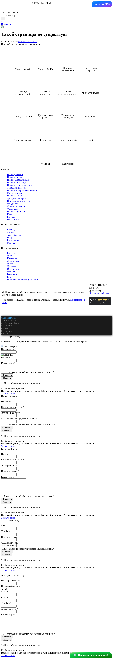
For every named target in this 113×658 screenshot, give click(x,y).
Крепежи (45, 164)
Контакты (12, 258)
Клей (90, 140)
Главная (11, 253)
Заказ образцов (14, 235)
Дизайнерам (13, 261)
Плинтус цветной (68, 140)
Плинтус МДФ (45, 69)
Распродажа (13, 240)
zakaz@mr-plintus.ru (11, 12)
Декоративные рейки (45, 116)
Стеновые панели (23, 140)
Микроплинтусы (90, 93)
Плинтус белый (23, 69)
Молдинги (90, 116)
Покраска (12, 237)
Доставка (11, 266)
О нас (10, 255)
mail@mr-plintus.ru (10, 323)
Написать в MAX (102, 4)
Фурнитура (45, 140)
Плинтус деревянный (68, 69)
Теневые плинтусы (45, 93)
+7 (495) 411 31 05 (10, 320)
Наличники (68, 164)
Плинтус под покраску (90, 69)
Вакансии (12, 274)
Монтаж (11, 243)
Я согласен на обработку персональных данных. (29, 372)
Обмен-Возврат (15, 269)
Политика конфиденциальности (23, 279)
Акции (10, 232)
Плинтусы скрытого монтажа (67, 93)
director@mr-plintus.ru (99, 293)
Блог (9, 277)
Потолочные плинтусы (67, 116)
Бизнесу (11, 229)
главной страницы (27, 41)
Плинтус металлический (22, 93)
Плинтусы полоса (23, 116)
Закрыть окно (8, 393)
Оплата (10, 263)
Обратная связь (8, 317)
